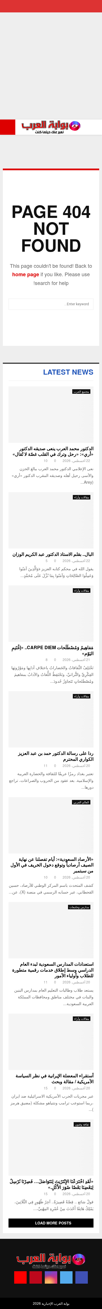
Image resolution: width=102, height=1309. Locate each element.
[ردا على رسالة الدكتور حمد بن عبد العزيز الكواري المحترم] (51, 719)
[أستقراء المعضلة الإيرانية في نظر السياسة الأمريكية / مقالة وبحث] (51, 1042)
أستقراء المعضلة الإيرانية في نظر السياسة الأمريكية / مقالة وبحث (55, 1078)
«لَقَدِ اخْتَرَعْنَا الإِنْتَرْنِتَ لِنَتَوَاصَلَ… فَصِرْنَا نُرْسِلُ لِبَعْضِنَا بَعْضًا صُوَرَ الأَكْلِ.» (52, 1184)
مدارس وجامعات (79, 907)
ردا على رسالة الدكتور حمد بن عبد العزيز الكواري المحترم (56, 756)
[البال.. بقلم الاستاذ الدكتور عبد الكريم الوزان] (51, 520)
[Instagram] (51, 1277)
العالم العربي (81, 802)
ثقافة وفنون (82, 1124)
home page (25, 274)
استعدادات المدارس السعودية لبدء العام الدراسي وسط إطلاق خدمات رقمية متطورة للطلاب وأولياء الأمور (53, 970)
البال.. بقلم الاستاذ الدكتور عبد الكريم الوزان (53, 554)
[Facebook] (81, 1277)
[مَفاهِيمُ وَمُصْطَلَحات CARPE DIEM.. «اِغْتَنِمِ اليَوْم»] (51, 613)
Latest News (68, 372)
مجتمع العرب (81, 391)
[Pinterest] (35, 1277)
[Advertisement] (51, 66)
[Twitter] (66, 1277)
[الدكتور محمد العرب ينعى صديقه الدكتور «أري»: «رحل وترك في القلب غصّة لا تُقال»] (51, 414)
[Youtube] (20, 1277)
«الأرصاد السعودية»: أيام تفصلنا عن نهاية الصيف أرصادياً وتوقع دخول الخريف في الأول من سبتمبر (52, 865)
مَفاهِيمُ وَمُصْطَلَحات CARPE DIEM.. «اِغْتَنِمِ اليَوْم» (53, 650)
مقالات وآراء (81, 497)
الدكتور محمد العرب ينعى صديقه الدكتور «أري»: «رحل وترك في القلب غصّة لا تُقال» (53, 451)
